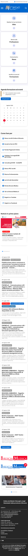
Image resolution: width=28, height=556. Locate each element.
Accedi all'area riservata (21, 1)
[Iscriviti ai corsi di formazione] (14, 80)
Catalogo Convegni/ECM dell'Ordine (11, 156)
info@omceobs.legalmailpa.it (11, 512)
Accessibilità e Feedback (7, 530)
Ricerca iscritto (4, 1)
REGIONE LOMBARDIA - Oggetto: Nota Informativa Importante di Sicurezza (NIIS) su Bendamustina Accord (13, 395)
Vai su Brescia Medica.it (11, 191)
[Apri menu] (2, 8)
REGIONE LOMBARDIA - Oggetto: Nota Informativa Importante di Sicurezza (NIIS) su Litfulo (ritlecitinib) (13, 373)
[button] (2, 251)
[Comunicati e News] (14, 63)
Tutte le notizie (6, 447)
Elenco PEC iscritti (9, 168)
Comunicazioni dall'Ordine (17, 303)
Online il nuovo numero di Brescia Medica (11, 234)
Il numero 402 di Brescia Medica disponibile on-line (13, 310)
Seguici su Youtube (10, 197)
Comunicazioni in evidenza (8, 306)
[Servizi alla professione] (14, 45)
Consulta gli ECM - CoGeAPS (13, 163)
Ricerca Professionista (11, 174)
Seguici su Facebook (10, 203)
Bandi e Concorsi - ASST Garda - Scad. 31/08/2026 (13, 435)
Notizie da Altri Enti (15, 259)
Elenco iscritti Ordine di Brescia (13, 138)
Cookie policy (4, 533)
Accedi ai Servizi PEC (10, 144)
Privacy (2, 532)
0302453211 (9, 516)
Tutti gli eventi (5, 98)
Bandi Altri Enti (5, 259)
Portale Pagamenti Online (12, 150)
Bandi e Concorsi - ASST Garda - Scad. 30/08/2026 (13, 416)
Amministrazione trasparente (8, 528)
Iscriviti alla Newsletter (11, 180)
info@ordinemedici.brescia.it (11, 514)
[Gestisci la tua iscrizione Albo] (14, 28)
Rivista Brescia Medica (11, 186)
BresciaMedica (6, 231)
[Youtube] (2, 540)
